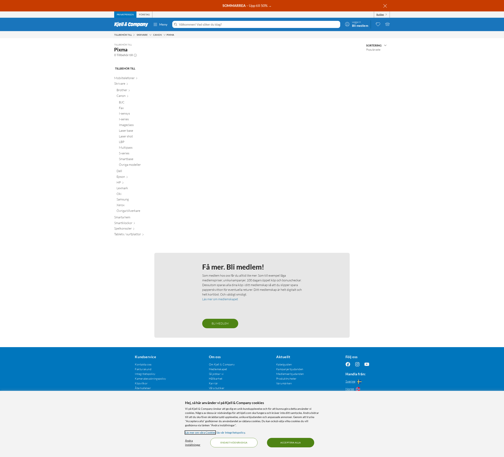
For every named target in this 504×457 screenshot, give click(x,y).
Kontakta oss (143, 364)
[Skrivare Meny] (150, 35)
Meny (163, 24)
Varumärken (284, 383)
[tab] (125, 14)
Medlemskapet (218, 369)
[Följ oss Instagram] (357, 364)
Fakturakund (143, 369)
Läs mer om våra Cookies (200, 432)
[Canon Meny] (165, 35)
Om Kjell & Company (222, 364)
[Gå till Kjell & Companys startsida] (132, 24)
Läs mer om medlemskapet (220, 299)
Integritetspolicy (145, 373)
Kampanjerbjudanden (289, 369)
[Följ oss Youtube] (366, 364)
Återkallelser (143, 388)
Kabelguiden (284, 364)
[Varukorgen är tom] (387, 24)
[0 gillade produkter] (378, 24)
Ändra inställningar (192, 442)
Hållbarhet (215, 378)
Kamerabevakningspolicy (150, 378)
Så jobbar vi (216, 373)
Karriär (213, 383)
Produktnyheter (286, 378)
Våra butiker (217, 388)
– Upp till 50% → (247, 5)
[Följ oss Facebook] (348, 364)
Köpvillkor (141, 383)
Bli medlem (220, 323)
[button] (135, 55)
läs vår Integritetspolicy (231, 432)
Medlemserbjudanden (290, 373)
